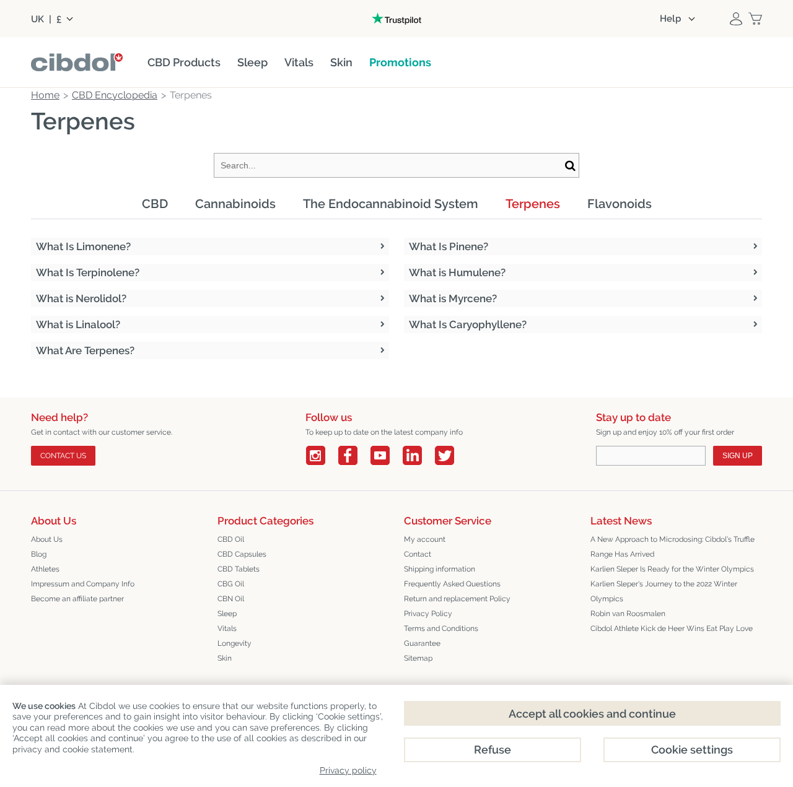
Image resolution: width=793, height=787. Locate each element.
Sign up (737, 455)
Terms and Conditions (441, 628)
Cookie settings (692, 749)
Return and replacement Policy (457, 598)
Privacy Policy (428, 613)
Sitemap (418, 658)
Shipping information (439, 569)
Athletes (45, 569)
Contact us (63, 455)
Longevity (234, 643)
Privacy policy (348, 770)
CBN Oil (230, 598)
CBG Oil (230, 584)
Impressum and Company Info (82, 584)
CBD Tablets (238, 569)
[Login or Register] (736, 18)
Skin (224, 658)
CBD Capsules (241, 554)
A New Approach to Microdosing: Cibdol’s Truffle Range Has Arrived (672, 547)
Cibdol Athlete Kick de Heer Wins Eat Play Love (671, 628)
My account (424, 539)
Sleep (227, 613)
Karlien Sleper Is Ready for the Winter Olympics (672, 569)
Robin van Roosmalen (627, 613)
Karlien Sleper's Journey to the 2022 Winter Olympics (663, 591)
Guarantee (422, 643)
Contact (417, 554)
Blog (38, 554)
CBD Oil (230, 539)
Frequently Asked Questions (452, 584)
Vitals (227, 628)
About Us (47, 539)
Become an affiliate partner (77, 598)
